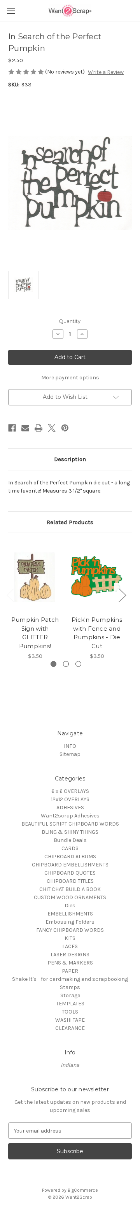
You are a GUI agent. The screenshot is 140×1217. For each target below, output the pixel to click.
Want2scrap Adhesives (70, 815)
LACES (70, 946)
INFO (70, 746)
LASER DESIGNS (70, 954)
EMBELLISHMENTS (70, 913)
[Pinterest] (65, 428)
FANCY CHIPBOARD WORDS (70, 930)
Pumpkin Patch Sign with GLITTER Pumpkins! (35, 633)
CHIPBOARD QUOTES (70, 873)
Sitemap (70, 754)
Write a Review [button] (106, 72)
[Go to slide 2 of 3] (66, 664)
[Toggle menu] (10, 10)
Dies (70, 905)
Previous (10, 595)
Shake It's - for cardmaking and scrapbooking (70, 979)
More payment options (70, 377)
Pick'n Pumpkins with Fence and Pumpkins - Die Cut (97, 633)
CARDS (70, 848)
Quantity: (70, 321)
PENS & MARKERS (70, 962)
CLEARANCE (70, 1028)
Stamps (70, 987)
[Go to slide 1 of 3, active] (53, 664)
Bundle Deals (70, 840)
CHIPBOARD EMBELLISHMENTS (70, 864)
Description (70, 459)
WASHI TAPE (70, 1020)
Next (122, 595)
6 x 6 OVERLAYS (70, 791)
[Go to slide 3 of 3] (78, 664)
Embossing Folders (70, 922)
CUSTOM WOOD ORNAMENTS (70, 897)
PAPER (70, 971)
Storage (70, 995)
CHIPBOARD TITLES (70, 881)
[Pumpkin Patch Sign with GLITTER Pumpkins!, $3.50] (35, 576)
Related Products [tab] (70, 522)
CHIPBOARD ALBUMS (70, 856)
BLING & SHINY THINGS (70, 832)
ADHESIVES (70, 807)
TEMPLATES (70, 1003)
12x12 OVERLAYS (70, 799)
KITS (70, 938)
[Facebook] (12, 428)
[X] (52, 428)
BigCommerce (83, 1190)
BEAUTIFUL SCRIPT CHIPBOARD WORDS (70, 824)
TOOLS (70, 1011)
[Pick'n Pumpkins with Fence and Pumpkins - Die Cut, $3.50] (96, 576)
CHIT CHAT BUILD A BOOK (70, 889)
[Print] (38, 428)
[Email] (25, 428)
